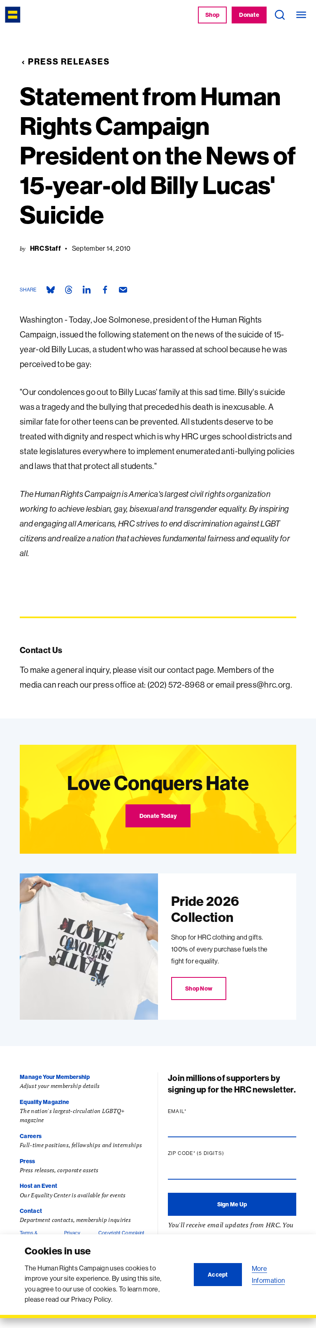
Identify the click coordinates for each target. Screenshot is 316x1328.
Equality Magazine (44, 1102)
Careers (31, 1136)
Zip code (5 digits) (212, 1153)
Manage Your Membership (55, 1077)
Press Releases (69, 61)
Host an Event (38, 1185)
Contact (31, 1211)
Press (27, 1161)
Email (193, 1111)
